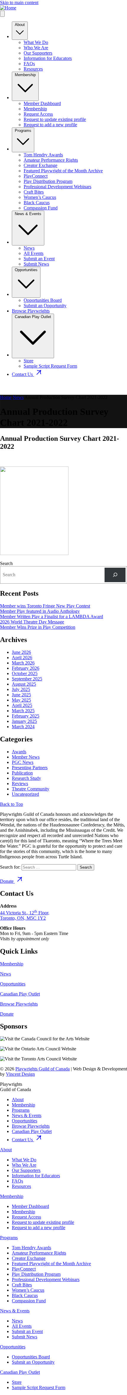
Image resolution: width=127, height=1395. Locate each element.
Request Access (38, 114)
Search (6, 563)
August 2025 (24, 684)
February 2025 (25, 715)
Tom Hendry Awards (43, 154)
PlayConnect (36, 176)
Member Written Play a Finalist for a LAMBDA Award (51, 616)
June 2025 (21, 694)
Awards (19, 751)
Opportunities (26, 270)
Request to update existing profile (55, 119)
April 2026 (22, 657)
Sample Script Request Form (50, 366)
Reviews (20, 783)
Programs (23, 130)
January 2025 (24, 721)
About (20, 24)
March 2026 (23, 662)
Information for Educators (48, 58)
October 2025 (25, 673)
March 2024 (23, 726)
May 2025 (21, 700)
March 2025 (23, 710)
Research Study (26, 778)
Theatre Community (30, 788)
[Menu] (2, 14)
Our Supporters (38, 52)
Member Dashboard (42, 103)
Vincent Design (20, 1074)
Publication (22, 772)
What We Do (36, 42)
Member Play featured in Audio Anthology (40, 611)
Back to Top (11, 804)
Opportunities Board (43, 300)
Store (28, 360)
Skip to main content (19, 2)
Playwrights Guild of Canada (42, 1068)
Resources (33, 68)
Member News (26, 756)
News (29, 247)
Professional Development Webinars (57, 186)
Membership (25, 75)
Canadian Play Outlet (33, 317)
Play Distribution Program (48, 181)
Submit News (36, 263)
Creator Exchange (40, 165)
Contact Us (23, 374)
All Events (33, 253)
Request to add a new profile (50, 124)
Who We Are (36, 47)
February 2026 (25, 668)
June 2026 (21, 652)
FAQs (29, 63)
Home (6, 397)
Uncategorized (25, 794)
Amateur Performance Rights (51, 160)
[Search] (115, 575)
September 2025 (27, 678)
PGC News (22, 762)
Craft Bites (34, 191)
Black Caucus (37, 202)
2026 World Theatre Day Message (32, 621)
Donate (7, 881)
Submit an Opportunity (45, 305)
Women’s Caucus (40, 197)
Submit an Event (39, 258)
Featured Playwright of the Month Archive (63, 170)
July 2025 (21, 689)
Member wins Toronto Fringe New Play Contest (45, 605)
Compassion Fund (41, 207)
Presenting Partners (30, 767)
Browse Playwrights (31, 310)
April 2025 (22, 705)
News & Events (28, 214)
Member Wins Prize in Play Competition (37, 627)
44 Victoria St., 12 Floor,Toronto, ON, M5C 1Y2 (24, 915)
